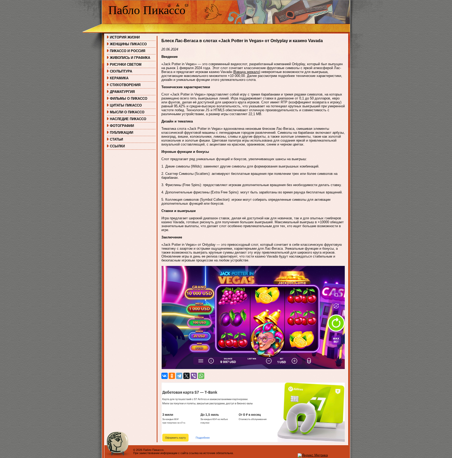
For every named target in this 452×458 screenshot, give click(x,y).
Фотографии (122, 126)
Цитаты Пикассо (126, 105)
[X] (186, 376)
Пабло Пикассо (146, 10)
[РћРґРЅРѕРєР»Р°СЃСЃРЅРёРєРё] (172, 376)
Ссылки (117, 146)
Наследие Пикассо (128, 119)
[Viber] (194, 376)
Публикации (121, 133)
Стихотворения (125, 85)
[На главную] (169, 6)
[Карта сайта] (178, 6)
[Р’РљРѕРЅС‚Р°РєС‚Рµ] (164, 376)
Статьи (116, 139)
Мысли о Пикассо (127, 112)
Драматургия (122, 92)
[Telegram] (179, 376)
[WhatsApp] (201, 376)
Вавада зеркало (246, 72)
